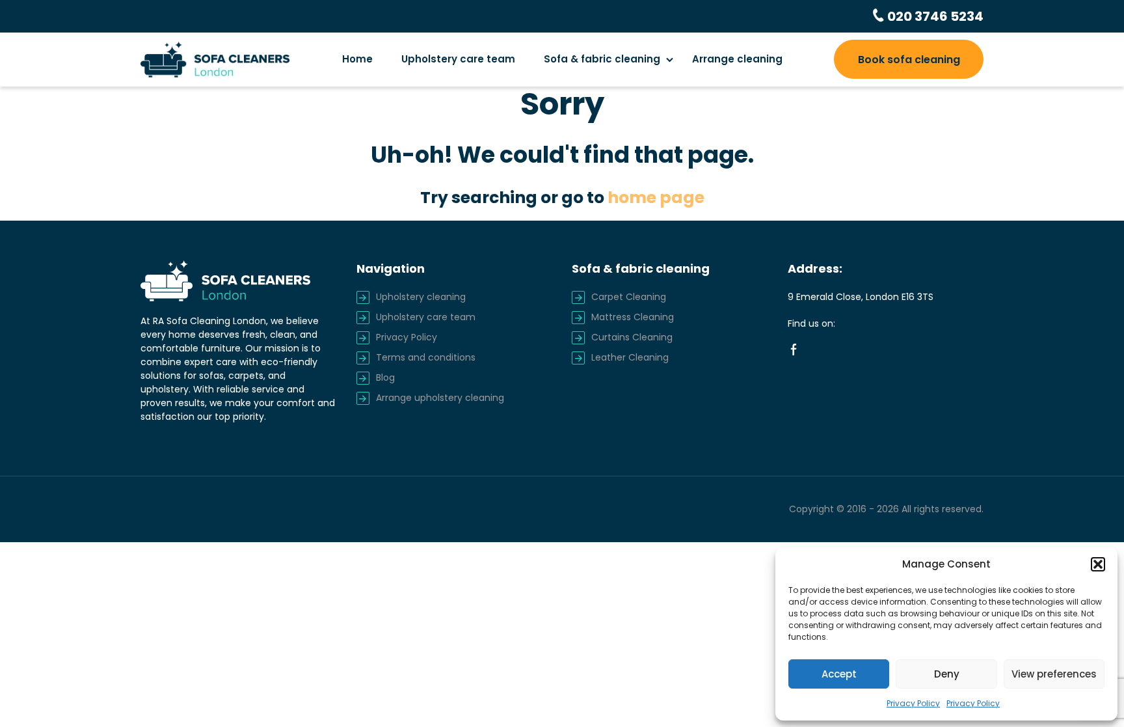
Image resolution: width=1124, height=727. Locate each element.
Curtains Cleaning (632, 337)
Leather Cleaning (630, 357)
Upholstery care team (458, 59)
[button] (1097, 564)
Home (357, 59)
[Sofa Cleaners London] (215, 59)
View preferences (1054, 674)
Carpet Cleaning (628, 296)
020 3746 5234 (934, 16)
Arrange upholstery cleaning (440, 397)
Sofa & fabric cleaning (602, 59)
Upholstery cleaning (421, 296)
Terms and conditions (425, 357)
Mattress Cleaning (632, 316)
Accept (839, 674)
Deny (946, 674)
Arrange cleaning (737, 59)
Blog (385, 377)
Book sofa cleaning (909, 59)
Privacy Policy (913, 703)
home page (656, 197)
